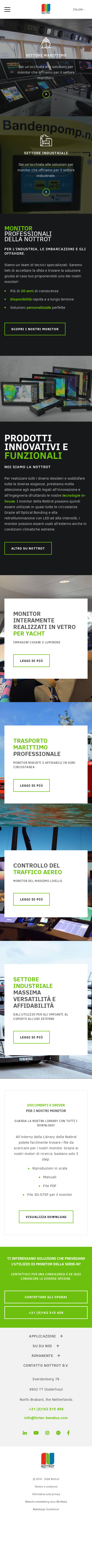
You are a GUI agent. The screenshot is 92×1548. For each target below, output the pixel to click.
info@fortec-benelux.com (46, 1417)
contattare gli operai (46, 1297)
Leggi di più (31, 785)
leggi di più (31, 660)
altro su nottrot (28, 548)
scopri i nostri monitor (35, 329)
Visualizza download (46, 1217)
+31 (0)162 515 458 (46, 1312)
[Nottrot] (46, 14)
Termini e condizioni (46, 1486)
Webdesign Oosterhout (46, 1509)
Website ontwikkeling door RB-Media (46, 1501)
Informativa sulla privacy (46, 1494)
